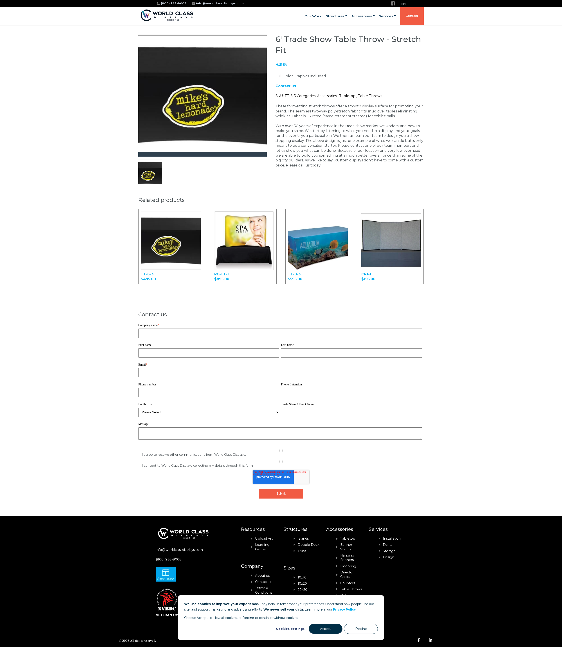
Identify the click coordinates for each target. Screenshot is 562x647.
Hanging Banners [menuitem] (347, 557)
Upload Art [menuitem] (264, 538)
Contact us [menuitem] (263, 582)
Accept (325, 629)
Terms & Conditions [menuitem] (263, 590)
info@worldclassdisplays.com (220, 3)
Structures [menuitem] (335, 16)
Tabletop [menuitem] (347, 538)
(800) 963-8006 (174, 3)
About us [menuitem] (262, 576)
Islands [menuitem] (303, 538)
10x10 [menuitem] (302, 577)
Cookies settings (290, 629)
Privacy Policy (344, 609)
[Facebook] (393, 3)
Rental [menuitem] (388, 545)
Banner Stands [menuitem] (346, 547)
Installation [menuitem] (392, 538)
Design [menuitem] (388, 557)
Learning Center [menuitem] (262, 547)
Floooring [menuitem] (348, 566)
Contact (412, 16)
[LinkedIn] (403, 3)
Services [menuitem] (386, 16)
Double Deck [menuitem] (308, 545)
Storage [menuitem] (389, 551)
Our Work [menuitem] (313, 16)
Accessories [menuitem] (361, 16)
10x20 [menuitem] (302, 584)
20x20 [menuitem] (302, 590)
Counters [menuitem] (347, 583)
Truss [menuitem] (302, 551)
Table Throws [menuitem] (351, 589)
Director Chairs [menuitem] (347, 574)
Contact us (286, 86)
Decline (361, 629)
